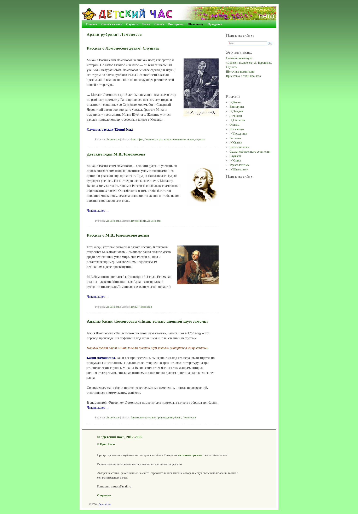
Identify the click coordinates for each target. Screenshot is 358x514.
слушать (200, 139)
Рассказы (235, 138)
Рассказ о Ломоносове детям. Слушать (123, 48)
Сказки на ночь (111, 24)
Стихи (237, 160)
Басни (146, 24)
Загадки (238, 111)
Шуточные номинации (240, 71)
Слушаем (235, 156)
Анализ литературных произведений (152, 417)
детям (134, 306)
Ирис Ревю (107, 444)
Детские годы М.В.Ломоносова (116, 154)
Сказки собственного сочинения (250, 151)
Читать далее (98, 210)
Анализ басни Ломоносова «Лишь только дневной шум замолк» (147, 321)
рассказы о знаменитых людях (176, 139)
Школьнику (195, 24)
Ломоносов (113, 139)
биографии (137, 139)
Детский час (105, 504)
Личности (236, 115)
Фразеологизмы (239, 164)
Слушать (132, 24)
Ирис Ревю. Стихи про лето (243, 76)
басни (177, 417)
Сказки (159, 24)
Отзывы (234, 124)
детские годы (138, 220)
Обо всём (239, 120)
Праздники (215, 24)
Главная (91, 24)
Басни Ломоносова (101, 358)
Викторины (176, 24)
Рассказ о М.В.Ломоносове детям (118, 235)
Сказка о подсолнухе (239, 58)
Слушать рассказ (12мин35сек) (110, 129)
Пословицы (237, 129)
